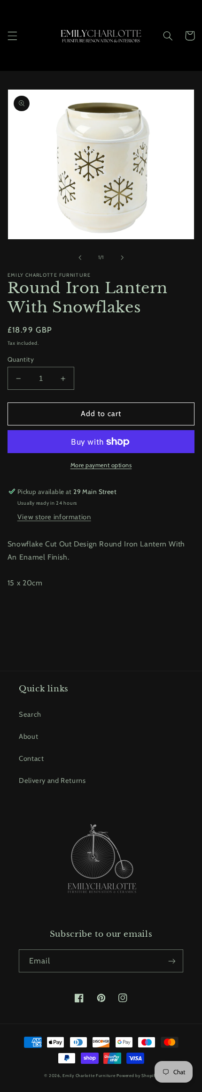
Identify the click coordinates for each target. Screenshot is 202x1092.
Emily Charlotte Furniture (88, 1075)
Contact (31, 758)
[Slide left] (80, 257)
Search (30, 714)
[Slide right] (122, 257)
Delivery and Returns (52, 780)
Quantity (21, 359)
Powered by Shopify (137, 1075)
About (28, 736)
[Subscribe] (172, 960)
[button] (12, 35)
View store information (54, 517)
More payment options (101, 465)
